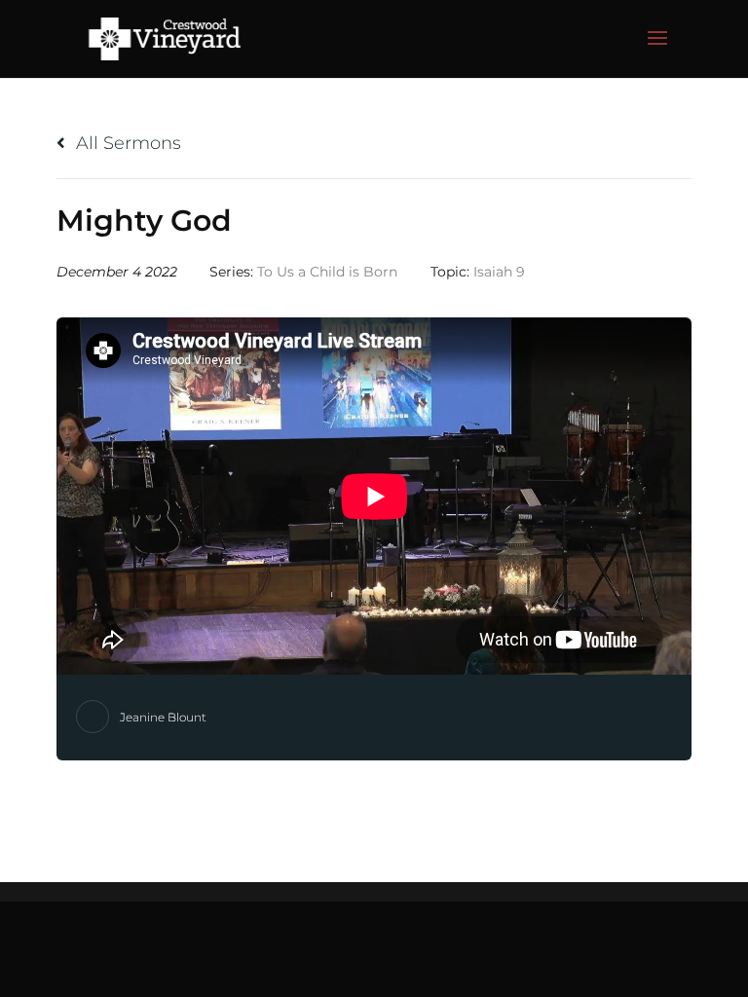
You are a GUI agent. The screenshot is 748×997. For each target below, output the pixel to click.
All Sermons (126, 143)
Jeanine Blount (163, 717)
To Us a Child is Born (327, 271)
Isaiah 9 (499, 271)
